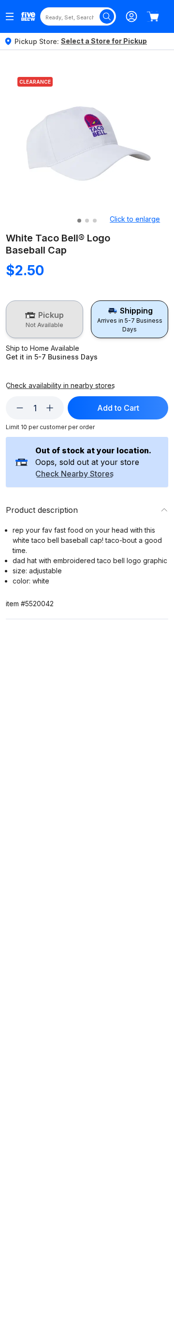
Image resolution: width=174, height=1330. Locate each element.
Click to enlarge (135, 219)
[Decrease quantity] (19, 407)
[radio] (44, 319)
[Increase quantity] (49, 407)
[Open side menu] (10, 16)
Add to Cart (118, 408)
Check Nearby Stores (74, 474)
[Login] (131, 16)
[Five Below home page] (28, 16)
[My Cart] (152, 16)
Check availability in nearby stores (60, 385)
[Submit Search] (107, 16)
